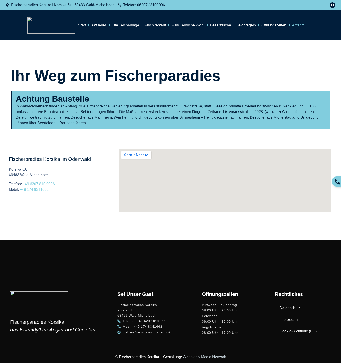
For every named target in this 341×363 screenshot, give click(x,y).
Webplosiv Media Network (204, 357)
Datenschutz (290, 308)
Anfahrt (298, 25)
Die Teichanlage (125, 25)
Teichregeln (246, 25)
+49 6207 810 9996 (39, 184)
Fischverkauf (155, 25)
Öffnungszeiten (273, 25)
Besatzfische (220, 25)
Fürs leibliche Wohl (187, 25)
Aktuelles (99, 25)
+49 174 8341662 (34, 189)
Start (82, 25)
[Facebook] (332, 5)
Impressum (289, 319)
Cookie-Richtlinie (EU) (298, 331)
